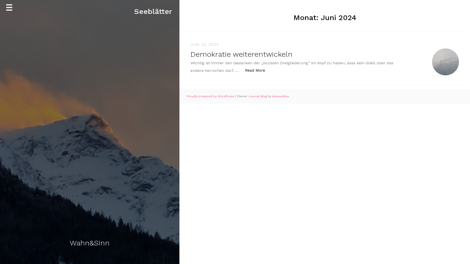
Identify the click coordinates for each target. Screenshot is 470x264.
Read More (257, 70)
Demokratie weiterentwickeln (241, 54)
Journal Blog (258, 96)
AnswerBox (280, 96)
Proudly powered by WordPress (211, 96)
